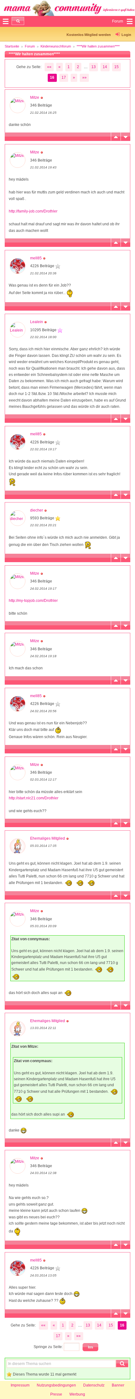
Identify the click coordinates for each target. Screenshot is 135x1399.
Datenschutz (94, 1385)
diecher (36, 510)
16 (52, 77)
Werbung (77, 1394)
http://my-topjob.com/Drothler (33, 600)
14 (105, 67)
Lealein (36, 322)
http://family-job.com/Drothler (33, 211)
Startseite (12, 46)
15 (116, 67)
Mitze (34, 97)
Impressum (20, 1385)
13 (93, 67)
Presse (56, 1394)
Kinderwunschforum (55, 46)
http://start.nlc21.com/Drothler (33, 798)
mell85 (36, 258)
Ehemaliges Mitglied (47, 838)
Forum (30, 46)
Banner (118, 1385)
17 (64, 77)
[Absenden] (18, 21)
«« (49, 67)
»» (84, 77)
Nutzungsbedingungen (56, 1385)
